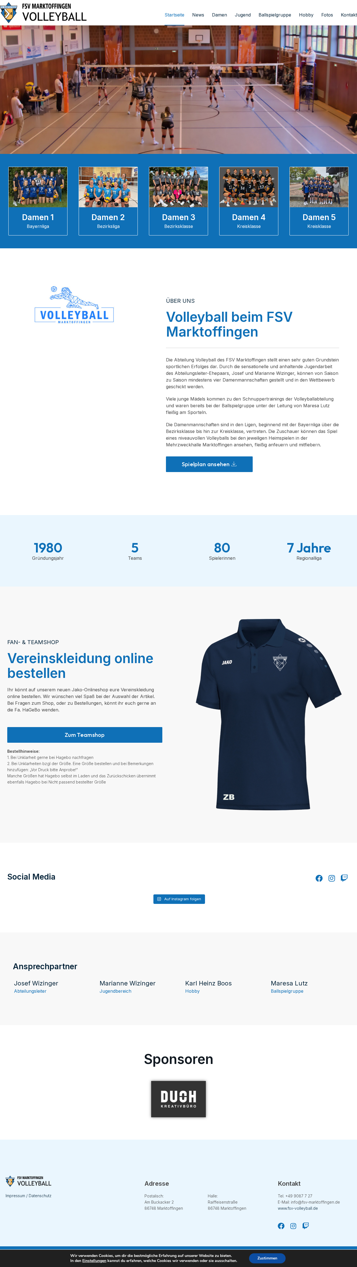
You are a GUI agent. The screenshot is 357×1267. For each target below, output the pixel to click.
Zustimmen (267, 1258)
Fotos (327, 15)
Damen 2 (108, 217)
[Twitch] (344, 878)
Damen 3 (178, 217)
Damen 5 (319, 217)
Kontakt (349, 15)
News (198, 15)
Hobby (306, 15)
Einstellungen (94, 1260)
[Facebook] (319, 878)
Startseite (174, 15)
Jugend (243, 15)
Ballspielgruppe (275, 15)
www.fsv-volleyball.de (298, 1208)
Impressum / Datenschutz (29, 1195)
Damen (219, 15)
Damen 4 (249, 217)
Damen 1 (38, 217)
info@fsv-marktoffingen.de (315, 1202)
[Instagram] (331, 878)
